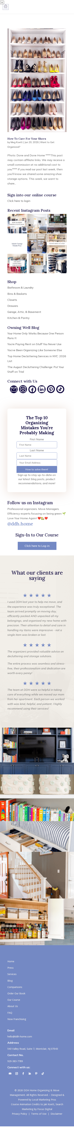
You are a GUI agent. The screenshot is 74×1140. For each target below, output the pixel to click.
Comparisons (14, 987)
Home (10, 961)
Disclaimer (56, 1113)
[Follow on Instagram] (16, 1073)
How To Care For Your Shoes (26, 138)
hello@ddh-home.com (19, 1036)
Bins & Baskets (17, 293)
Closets (12, 300)
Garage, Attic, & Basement (24, 312)
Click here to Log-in (37, 546)
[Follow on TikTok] (42, 1073)
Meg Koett (17, 142)
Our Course (13, 999)
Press (10, 967)
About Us (12, 1006)
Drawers (12, 306)
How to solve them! (36, 469)
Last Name (37, 450)
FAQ (9, 1012)
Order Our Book (16, 993)
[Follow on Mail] (10, 1073)
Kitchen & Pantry (18, 318)
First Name (37, 439)
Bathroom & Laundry (20, 287)
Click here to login (18, 201)
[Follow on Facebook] (23, 1073)
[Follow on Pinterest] (36, 1073)
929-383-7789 (15, 1061)
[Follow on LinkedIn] (29, 1073)
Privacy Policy (19, 1113)
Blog (10, 980)
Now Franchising (16, 1019)
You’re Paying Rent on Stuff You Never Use (34, 344)
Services (12, 974)
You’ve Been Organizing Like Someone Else (34, 350)
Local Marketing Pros (44, 1099)
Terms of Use (38, 1113)
